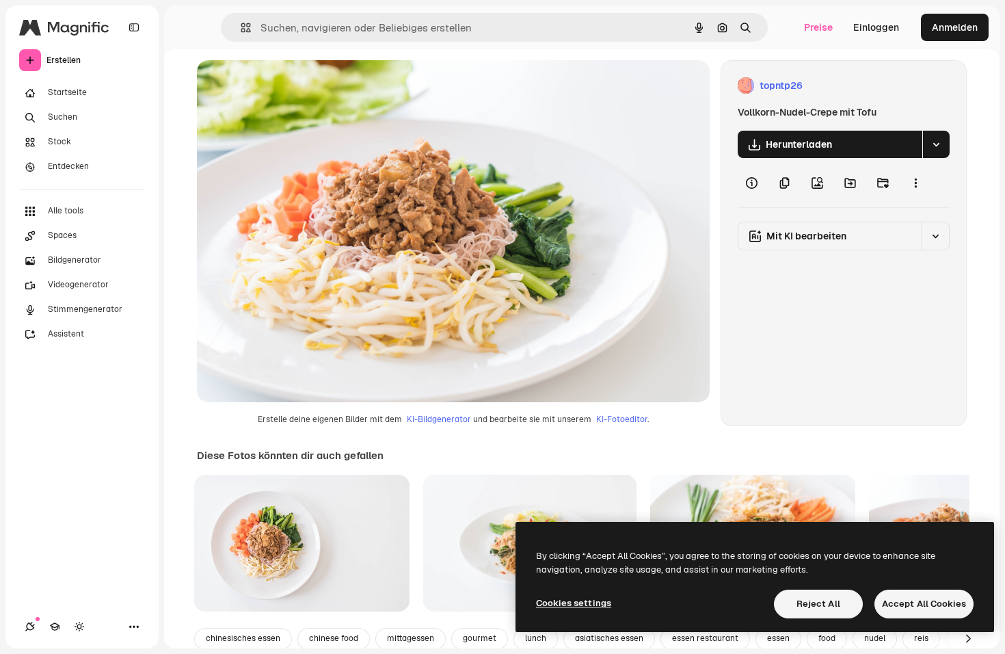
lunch (535, 638)
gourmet (479, 638)
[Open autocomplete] (240, 28)
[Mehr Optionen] (915, 182)
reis (921, 638)
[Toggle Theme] (79, 627)
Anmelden (955, 27)
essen (778, 638)
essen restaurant (705, 638)
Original (284, 85)
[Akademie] (55, 627)
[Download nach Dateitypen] (936, 144)
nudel (874, 638)
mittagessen (410, 638)
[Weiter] (968, 639)
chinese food (333, 638)
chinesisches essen (243, 638)
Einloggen (876, 27)
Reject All (818, 604)
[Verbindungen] (30, 627)
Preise (818, 27)
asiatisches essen (609, 638)
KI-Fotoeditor (621, 419)
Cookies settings (573, 603)
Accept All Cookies (924, 604)
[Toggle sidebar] (134, 27)
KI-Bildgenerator (439, 419)
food (826, 638)
